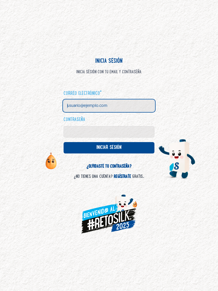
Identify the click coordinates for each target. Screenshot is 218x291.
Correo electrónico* (83, 94)
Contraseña (74, 120)
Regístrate (122, 176)
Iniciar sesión (114, 149)
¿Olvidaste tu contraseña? (109, 166)
